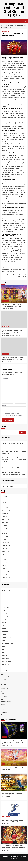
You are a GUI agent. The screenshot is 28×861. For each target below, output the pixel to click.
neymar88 (4, 613)
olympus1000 (5, 616)
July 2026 (4, 496)
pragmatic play (5, 712)
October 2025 (5, 516)
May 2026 (4, 502)
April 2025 (5, 534)
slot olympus (4, 696)
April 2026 (5, 505)
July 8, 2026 (9, 823)
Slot (3, 625)
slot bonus (3, 693)
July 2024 (4, 559)
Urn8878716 (5, 361)
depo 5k (3, 714)
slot (2, 699)
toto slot (4, 667)
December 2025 (6, 510)
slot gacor (4, 634)
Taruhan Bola (5, 664)
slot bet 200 (5, 628)
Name (4, 399)
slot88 (3, 649)
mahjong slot (5, 608)
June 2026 (4, 499)
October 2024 (5, 551)
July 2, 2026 (9, 850)
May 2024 (4, 565)
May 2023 (4, 580)
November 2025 (6, 513)
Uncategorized (5, 31)
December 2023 (6, 574)
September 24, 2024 (13, 361)
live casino (5, 605)
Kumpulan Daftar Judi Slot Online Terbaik (14, 9)
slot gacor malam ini (6, 706)
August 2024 (5, 557)
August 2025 (5, 522)
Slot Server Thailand (7, 643)
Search (3, 427)
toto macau (4, 682)
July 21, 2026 (9, 798)
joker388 (3, 679)
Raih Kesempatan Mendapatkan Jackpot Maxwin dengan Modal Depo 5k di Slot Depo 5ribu (13, 474)
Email (17, 399)
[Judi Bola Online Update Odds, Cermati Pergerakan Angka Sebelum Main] (14, 809)
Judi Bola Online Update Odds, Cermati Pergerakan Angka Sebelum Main (12, 466)
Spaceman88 (5, 658)
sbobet (4, 619)
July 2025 (4, 525)
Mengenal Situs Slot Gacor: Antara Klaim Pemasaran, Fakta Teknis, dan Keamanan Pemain (12, 444)
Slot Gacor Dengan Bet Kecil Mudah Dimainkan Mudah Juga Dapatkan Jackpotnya (12, 332)
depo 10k (3, 674)
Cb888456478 (6, 38)
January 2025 (5, 542)
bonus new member (6, 701)
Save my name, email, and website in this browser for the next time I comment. (13, 414)
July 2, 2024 (13, 38)
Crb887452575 (6, 335)
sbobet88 (4, 622)
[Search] (25, 21)
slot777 (4, 646)
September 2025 (6, 519)
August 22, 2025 (10, 308)
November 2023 (6, 577)
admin (4, 308)
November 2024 (6, 548)
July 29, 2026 (9, 745)
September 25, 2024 (14, 335)
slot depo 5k (5, 631)
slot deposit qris (5, 676)
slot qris (4, 640)
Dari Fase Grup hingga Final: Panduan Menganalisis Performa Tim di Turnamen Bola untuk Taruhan (14, 459)
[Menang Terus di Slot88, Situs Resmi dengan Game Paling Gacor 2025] (14, 294)
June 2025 (4, 528)
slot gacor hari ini (6, 637)
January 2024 (5, 571)
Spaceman (4, 655)
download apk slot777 (8, 596)
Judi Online (5, 602)
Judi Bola (4, 599)
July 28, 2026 (9, 771)
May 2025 (4, 531)
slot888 (4, 652)
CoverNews (22, 856)
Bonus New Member (7, 590)
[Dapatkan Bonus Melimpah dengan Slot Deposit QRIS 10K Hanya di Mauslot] (14, 347)
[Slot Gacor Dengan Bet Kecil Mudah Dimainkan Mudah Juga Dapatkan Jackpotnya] (14, 319)
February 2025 (6, 539)
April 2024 (5, 568)
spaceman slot (4, 691)
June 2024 (4, 562)
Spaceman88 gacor (7, 661)
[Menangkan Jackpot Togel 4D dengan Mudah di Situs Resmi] (14, 757)
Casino (4, 593)
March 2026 (5, 508)
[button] (2, 21)
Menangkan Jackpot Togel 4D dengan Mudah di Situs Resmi (14, 452)
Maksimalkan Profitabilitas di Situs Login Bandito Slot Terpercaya (13, 269)
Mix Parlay (4, 610)
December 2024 (6, 545)
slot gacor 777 (18, 182)
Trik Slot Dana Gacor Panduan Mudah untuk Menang (15, 274)
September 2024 (6, 554)
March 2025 (5, 536)
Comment (5, 378)
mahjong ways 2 (5, 688)
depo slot (3, 684)
